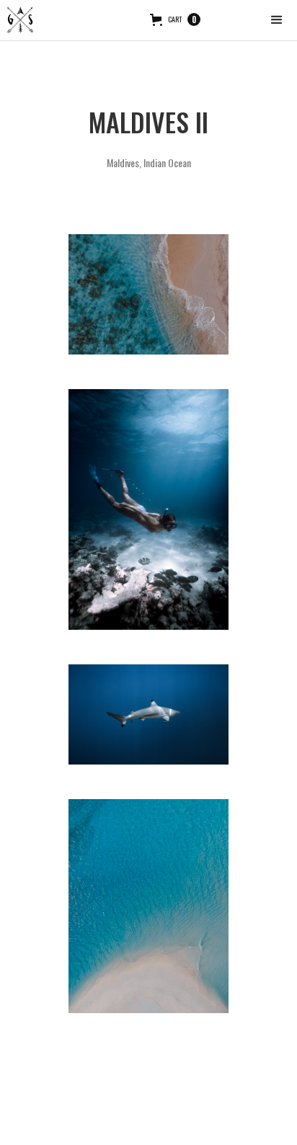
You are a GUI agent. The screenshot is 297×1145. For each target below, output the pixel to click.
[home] (20, 20)
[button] (277, 20)
